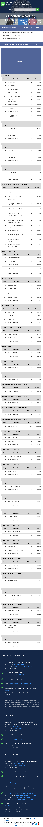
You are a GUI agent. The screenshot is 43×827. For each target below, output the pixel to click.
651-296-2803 (19, 763)
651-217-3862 (21, 675)
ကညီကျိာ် (25, 24)
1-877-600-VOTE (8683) (23, 666)
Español (7, 20)
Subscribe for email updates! (24, 824)
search (10, 9)
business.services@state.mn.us (21, 793)
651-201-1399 (14, 726)
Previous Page (38, 27)
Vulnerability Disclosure (21, 825)
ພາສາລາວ (16, 22)
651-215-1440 (19, 664)
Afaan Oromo (26, 22)
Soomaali (22, 20)
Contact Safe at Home (13, 739)
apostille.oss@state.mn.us (26, 795)
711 (19, 668)
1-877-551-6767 (20, 765)
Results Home (28, 27)
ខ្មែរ (34, 22)
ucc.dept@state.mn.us (21, 797)
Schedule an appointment (14, 783)
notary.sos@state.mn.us (23, 799)
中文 (9, 22)
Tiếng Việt (31, 20)
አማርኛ (39, 22)
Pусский (39, 20)
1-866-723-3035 (20, 728)
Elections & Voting (21, 16)
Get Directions (10, 690)
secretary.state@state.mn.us (20, 683)
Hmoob (14, 20)
